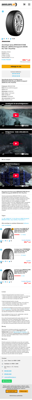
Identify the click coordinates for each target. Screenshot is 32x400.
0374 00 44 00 (16, 73)
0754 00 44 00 (16, 76)
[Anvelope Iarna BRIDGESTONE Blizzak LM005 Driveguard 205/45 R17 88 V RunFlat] (17, 35)
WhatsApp (8, 381)
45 (13, 218)
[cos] (24, 4)
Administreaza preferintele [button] (16, 395)
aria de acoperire (7, 309)
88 (14, 218)
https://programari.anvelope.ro (20, 332)
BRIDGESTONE (6, 219)
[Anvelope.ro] (9, 6)
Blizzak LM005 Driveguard (22, 218)
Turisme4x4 (21, 219)
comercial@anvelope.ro (10, 377)
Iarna (11, 219)
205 (4, 218)
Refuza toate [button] (23, 391)
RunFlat (15, 219)
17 (2, 218)
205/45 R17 (9, 218)
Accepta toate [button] (11, 391)
